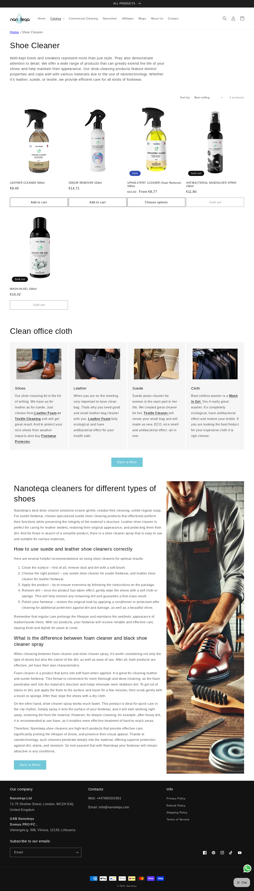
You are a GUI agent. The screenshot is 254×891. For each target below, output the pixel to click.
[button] (57, 18)
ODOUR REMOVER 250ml (85, 182)
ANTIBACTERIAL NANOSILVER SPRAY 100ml (211, 184)
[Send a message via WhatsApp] (247, 868)
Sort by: (185, 97)
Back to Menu (30, 764)
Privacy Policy (175, 798)
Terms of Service (178, 819)
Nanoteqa (131, 886)
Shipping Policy (176, 812)
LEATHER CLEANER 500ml (27, 182)
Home (14, 32)
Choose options (156, 202)
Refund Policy (175, 805)
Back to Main (127, 462)
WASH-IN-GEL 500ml (23, 288)
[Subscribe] (76, 852)
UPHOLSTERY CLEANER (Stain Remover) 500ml (154, 184)
